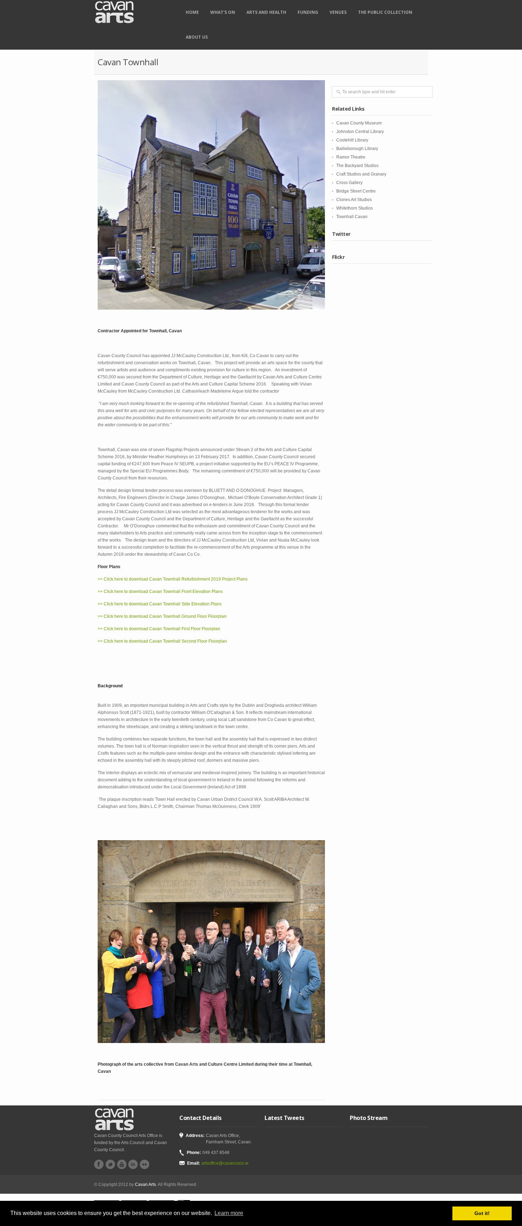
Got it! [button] (482, 1213)
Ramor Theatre (350, 157)
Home (192, 12)
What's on (222, 12)
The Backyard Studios (357, 165)
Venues (338, 12)
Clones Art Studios (354, 199)
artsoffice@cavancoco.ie (225, 1163)
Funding (308, 12)
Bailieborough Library (357, 148)
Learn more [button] (228, 1213)
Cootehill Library (352, 140)
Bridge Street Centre (356, 191)
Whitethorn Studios (354, 208)
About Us (197, 37)
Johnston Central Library (360, 131)
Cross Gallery (349, 182)
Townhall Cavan (352, 216)
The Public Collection (385, 12)
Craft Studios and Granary (361, 174)
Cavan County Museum (359, 123)
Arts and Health (266, 12)
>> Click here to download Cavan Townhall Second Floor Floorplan (162, 641)
